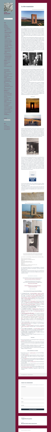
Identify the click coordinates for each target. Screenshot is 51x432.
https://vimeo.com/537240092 (32, 283)
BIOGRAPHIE (5, 25)
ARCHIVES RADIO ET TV (7, 53)
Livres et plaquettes (7, 28)
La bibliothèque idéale (7, 80)
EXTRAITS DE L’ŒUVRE (7, 62)
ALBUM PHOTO (6, 63)
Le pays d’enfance (6, 99)
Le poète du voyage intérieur (8, 78)
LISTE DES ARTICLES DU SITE (8, 66)
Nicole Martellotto (30, 374)
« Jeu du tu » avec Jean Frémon (8, 108)
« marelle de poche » (32, 352)
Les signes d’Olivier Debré (7, 112)
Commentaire (23, 386)
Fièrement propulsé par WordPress (26, 430)
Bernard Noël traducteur (8, 42)
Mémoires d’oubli (6, 75)
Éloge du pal (5, 96)
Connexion (5, 125)
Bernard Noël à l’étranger (8, 44)
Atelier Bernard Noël (7, 13)
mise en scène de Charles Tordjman (26, 367)
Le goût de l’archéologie (7, 109)
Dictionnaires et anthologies (8, 41)
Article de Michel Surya (28, 285)
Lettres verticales (7, 34)
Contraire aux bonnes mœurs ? (8, 73)
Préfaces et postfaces (7, 38)
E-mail (22, 401)
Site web (22, 405)
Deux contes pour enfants (7, 97)
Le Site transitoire (6, 83)
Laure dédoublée (6, 105)
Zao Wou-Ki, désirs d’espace (7, 102)
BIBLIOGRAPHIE (6, 27)
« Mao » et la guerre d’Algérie (8, 93)
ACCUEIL (5, 24)
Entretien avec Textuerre (7, 88)
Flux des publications (7, 126)
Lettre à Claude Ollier (7, 104)
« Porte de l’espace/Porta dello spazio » (28, 313)
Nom (22, 398)
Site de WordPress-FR (7, 129)
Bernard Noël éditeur (7, 92)
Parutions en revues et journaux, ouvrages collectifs (7, 36)
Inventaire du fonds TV (8, 58)
